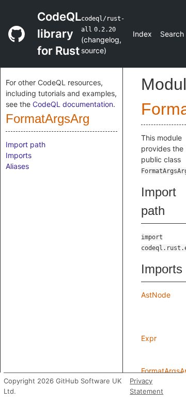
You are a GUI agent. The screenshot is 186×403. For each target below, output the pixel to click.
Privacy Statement (146, 386)
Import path (25, 144)
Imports (19, 155)
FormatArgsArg (47, 119)
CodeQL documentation (73, 104)
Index (142, 33)
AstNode (156, 294)
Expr (149, 338)
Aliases (17, 166)
